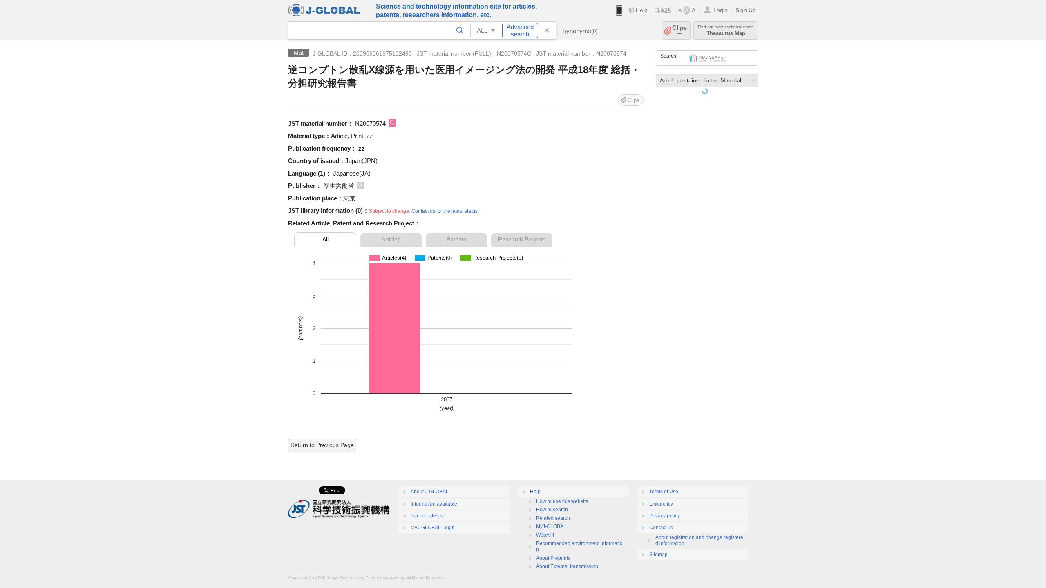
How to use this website (562, 501)
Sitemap (658, 554)
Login (720, 10)
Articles (391, 239)
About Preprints (553, 558)
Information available (434, 504)
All (325, 239)
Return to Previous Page (322, 445)
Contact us (661, 527)
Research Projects (521, 239)
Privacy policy (664, 516)
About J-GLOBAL (430, 491)
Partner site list (427, 516)
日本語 (662, 10)
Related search (553, 518)
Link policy (661, 504)
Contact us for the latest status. (445, 211)
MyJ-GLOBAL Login (433, 527)
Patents (456, 239)
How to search (552, 509)
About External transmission (567, 566)
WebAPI (545, 535)
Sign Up (745, 10)
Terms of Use (663, 491)
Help (642, 10)
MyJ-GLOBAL (551, 526)
